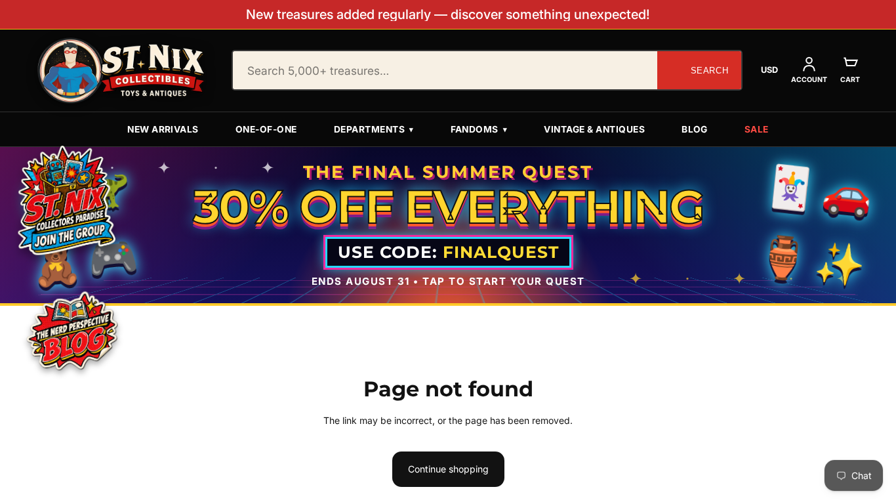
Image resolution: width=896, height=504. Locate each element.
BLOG (695, 129)
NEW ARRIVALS (163, 129)
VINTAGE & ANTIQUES (594, 129)
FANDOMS (479, 129)
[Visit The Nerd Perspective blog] (71, 332)
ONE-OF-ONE (266, 129)
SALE (756, 129)
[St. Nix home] (121, 70)
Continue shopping (448, 468)
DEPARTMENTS (374, 129)
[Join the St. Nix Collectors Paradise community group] (65, 199)
